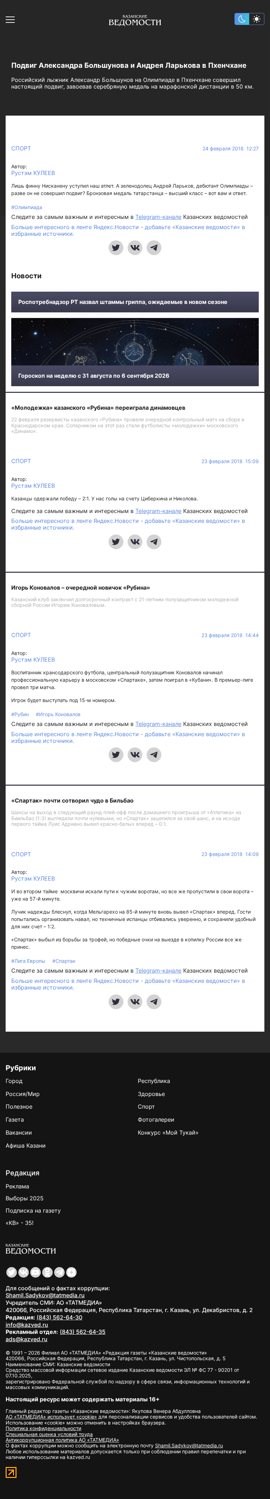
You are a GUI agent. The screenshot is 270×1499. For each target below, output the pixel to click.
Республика (154, 1080)
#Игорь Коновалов (58, 714)
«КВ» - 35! (19, 1222)
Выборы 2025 (25, 1198)
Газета (15, 1119)
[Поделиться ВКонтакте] (135, 247)
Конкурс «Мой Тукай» (168, 1132)
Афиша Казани (26, 1145)
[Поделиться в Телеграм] (154, 247)
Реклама (17, 1186)
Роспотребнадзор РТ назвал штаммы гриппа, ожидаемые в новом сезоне (122, 302)
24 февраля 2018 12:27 (230, 148)
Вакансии (19, 1132)
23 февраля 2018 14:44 (230, 635)
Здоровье (151, 1093)
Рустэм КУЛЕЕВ (33, 173)
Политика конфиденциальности (43, 1428)
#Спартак (64, 961)
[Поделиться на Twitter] (116, 247)
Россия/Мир (23, 1093)
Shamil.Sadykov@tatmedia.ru (45, 1295)
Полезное (19, 1106)
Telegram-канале (158, 216)
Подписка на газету (33, 1210)
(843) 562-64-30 (59, 1317)
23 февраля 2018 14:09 (230, 854)
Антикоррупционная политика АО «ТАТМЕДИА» (62, 1440)
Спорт (21, 148)
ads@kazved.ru (26, 1339)
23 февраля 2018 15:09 (230, 461)
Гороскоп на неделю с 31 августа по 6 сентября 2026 (93, 375)
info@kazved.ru (27, 1324)
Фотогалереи (156, 1119)
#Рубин (20, 714)
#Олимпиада (26, 207)
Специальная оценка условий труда (49, 1434)
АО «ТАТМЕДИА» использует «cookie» (51, 1417)
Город (14, 1080)
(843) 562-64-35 (82, 1331)
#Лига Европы (29, 961)
